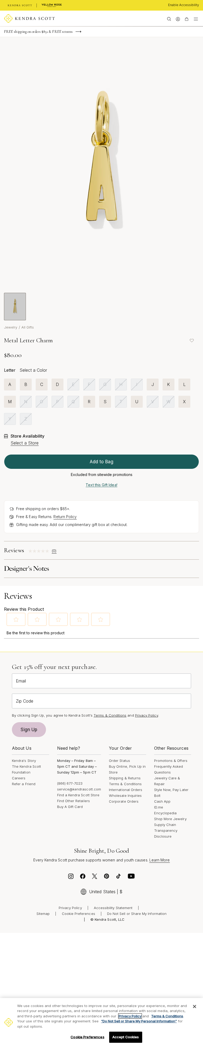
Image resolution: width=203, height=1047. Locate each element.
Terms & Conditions (125, 784)
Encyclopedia (165, 813)
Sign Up (29, 729)
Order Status (119, 760)
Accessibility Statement (113, 908)
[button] (16, 619)
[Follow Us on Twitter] (94, 877)
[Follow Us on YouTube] (131, 877)
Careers (18, 778)
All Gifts (27, 327)
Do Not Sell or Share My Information (137, 913)
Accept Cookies (125, 1037)
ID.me (158, 807)
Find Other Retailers (73, 801)
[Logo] (29, 18)
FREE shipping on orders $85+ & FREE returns (38, 31)
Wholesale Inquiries (125, 795)
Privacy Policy (146, 715)
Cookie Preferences (78, 913)
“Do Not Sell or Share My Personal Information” (139, 1021)
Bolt (157, 795)
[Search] (169, 18)
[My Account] (177, 18)
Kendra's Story (24, 760)
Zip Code (24, 701)
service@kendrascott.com (79, 789)
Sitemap (43, 913)
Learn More (159, 860)
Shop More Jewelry (170, 819)
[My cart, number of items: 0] (186, 18)
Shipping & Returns (125, 778)
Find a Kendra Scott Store (78, 795)
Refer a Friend (23, 784)
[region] (101, 1022)
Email (21, 681)
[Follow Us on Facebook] (82, 877)
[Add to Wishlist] (191, 340)
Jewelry (10, 327)
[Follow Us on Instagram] (70, 877)
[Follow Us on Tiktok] (118, 877)
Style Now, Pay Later (171, 790)
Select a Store (25, 443)
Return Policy (65, 516)
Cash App (162, 801)
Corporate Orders (124, 801)
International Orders (125, 790)
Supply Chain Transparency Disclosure (166, 830)
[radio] (10, 384)
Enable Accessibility (183, 5)
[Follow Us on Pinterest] (106, 877)
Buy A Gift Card (70, 807)
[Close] (194, 1006)
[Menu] (195, 18)
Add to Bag (101, 461)
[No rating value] (40, 551)
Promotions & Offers (170, 760)
